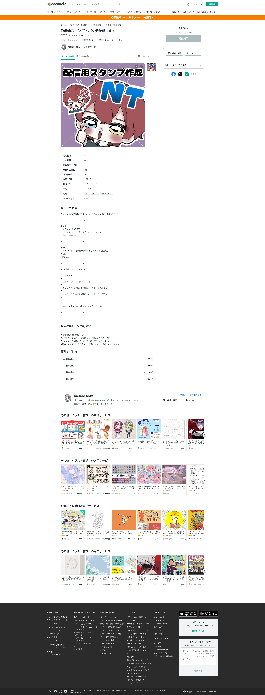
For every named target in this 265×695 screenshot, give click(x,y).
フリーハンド (89, 188)
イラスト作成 (96, 25)
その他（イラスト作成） (113, 25)
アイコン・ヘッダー (91, 193)
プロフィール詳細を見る (190, 395)
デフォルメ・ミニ (91, 183)
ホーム (63, 25)
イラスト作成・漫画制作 (78, 25)
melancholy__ (85, 396)
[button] (183, 65)
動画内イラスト (106, 193)
